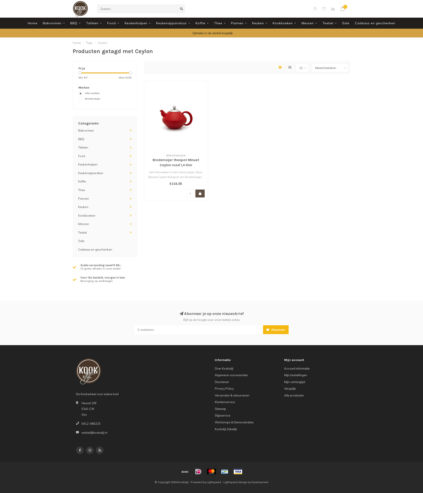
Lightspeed (214, 482)
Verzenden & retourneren (232, 395)
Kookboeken (283, 23)
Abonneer (277, 329)
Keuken (258, 23)
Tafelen (92, 23)
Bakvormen (52, 23)
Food (111, 23)
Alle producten (294, 395)
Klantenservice (225, 402)
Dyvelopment (260, 482)
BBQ (73, 23)
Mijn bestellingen (295, 375)
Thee (218, 23)
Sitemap (220, 409)
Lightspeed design (235, 482)
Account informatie (297, 368)
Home (32, 23)
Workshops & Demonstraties (234, 422)
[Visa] (237, 471)
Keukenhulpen (136, 23)
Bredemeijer (92, 98)
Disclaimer (222, 382)
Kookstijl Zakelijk (226, 429)
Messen (308, 23)
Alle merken (92, 93)
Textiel (328, 23)
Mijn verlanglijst (294, 382)
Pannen (237, 23)
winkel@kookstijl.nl (94, 432)
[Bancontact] (224, 471)
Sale (345, 23)
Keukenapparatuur (171, 23)
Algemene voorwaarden (231, 375)
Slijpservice (222, 415)
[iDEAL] (198, 471)
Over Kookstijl (224, 368)
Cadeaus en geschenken (375, 23)
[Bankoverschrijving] (185, 471)
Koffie (200, 23)
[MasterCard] (211, 471)
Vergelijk (290, 388)
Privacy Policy (224, 388)
